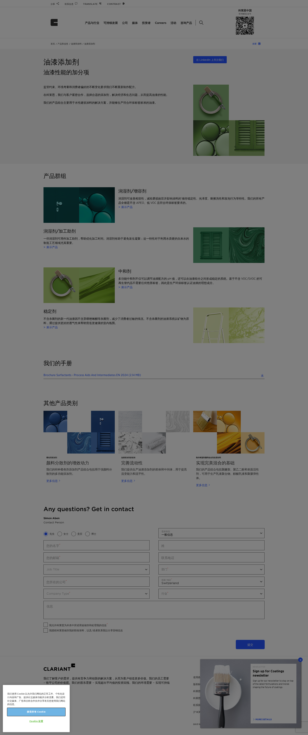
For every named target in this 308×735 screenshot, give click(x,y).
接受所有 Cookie (36, 711)
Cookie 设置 (36, 721)
